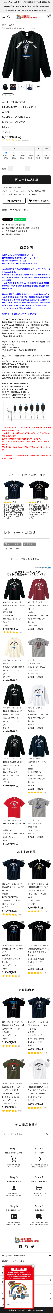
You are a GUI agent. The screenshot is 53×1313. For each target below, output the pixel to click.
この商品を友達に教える (15, 231)
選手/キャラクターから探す (14, 1255)
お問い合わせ (14, 200)
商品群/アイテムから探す (13, 1261)
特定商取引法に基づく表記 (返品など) (21, 227)
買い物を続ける (11, 234)
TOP (4, 25)
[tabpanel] (26, 56)
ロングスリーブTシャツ (28, 28)
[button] (7, 498)
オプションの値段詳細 (13, 224)
